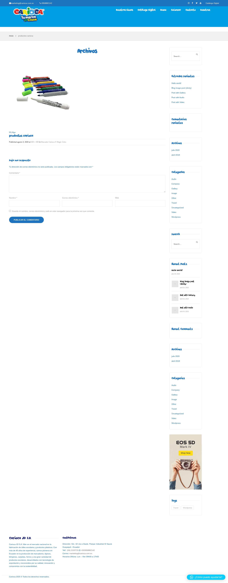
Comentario (14, 173)
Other (174, 198)
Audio (174, 179)
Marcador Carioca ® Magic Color (53, 142)
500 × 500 (35, 142)
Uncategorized (178, 208)
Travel (174, 203)
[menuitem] (124, 10)
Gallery (174, 189)
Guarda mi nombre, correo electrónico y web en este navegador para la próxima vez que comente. (53, 211)
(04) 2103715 (72, 550)
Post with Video (178, 102)
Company (176, 184)
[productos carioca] (42, 92)
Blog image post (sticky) (181, 88)
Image (174, 193)
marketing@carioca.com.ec (22, 3)
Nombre (13, 198)
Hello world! (176, 83)
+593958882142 (88, 550)
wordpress (187, 508)
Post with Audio (178, 97)
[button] (206, 577)
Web (117, 198)
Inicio (11, 36)
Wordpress (176, 217)
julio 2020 (176, 150)
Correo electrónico (70, 198)
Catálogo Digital (212, 3)
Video (174, 212)
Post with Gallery (179, 93)
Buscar (197, 54)
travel (175, 508)
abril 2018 (176, 155)
